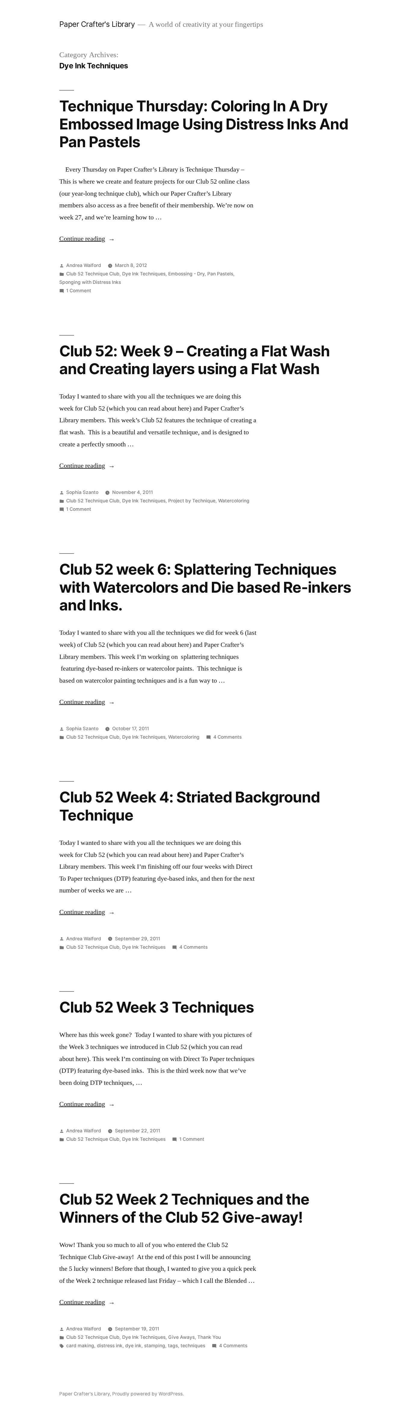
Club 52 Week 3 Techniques (156, 1007)
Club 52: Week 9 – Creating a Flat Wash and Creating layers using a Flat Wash (194, 360)
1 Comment (78, 290)
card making (80, 1345)
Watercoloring (233, 501)
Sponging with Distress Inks (90, 282)
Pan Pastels (220, 274)
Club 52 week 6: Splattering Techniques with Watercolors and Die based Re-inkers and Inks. (205, 587)
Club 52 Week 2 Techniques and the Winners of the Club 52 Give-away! (184, 1208)
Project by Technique (191, 501)
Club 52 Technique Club (92, 274)
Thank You (209, 1337)
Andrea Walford (83, 265)
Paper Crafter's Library (97, 24)
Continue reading (87, 238)
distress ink (109, 1345)
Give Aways (181, 1337)
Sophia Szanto (82, 492)
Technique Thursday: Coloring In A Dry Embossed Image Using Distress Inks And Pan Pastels (203, 124)
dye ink (133, 1345)
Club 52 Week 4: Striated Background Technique (189, 806)
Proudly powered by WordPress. (148, 1394)
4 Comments (227, 737)
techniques (193, 1345)
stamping (154, 1345)
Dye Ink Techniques (143, 274)
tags (173, 1345)
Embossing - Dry (186, 274)
